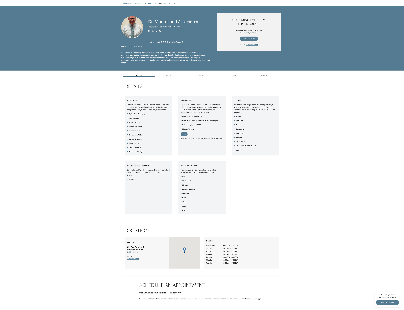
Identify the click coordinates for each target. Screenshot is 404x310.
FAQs (234, 75)
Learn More (265, 75)
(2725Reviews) (177, 42)
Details (139, 75)
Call (184, 134)
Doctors (170, 75)
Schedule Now (249, 38)
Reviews (202, 75)
